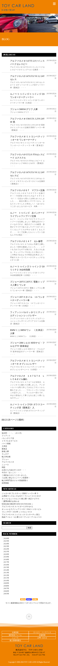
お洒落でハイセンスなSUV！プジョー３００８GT (21, 496)
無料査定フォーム (15, 635)
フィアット (6, 436)
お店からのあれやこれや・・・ (14, 470)
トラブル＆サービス (10, 441)
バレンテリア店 (8, 438)
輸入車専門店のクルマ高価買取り (15, 480)
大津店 (4, 446)
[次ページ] (13, 420)
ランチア (5, 454)
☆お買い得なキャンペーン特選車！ (16, 478)
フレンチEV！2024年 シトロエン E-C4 (17, 512)
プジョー (5, 459)
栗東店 (4, 449)
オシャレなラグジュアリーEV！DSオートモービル (21, 509)
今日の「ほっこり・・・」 (12, 472)
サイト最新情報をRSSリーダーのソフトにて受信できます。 (29, 603)
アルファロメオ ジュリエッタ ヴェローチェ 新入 (21, 514)
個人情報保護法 (15, 640)
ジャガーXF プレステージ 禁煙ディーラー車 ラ (20, 493)
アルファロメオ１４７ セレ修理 (26, 241)
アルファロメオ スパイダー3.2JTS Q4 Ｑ (17, 507)
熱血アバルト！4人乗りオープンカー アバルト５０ (22, 517)
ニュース (5, 465)
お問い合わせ (42, 638)
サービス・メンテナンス (42, 632)
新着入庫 (5, 451)
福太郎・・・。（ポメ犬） (12, 433)
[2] (6, 420)
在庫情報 (15, 632)
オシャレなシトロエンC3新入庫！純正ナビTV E (20, 499)
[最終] (21, 420)
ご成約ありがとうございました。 (15, 475)
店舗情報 (42, 635)
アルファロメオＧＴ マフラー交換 (27, 190)
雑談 (3, 467)
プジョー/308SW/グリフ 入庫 (24, 109)
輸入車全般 (6, 457)
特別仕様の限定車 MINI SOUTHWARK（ (17, 504)
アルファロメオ (8, 462)
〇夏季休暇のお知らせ (10, 501)
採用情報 (5, 483)
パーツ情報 (6, 444)
